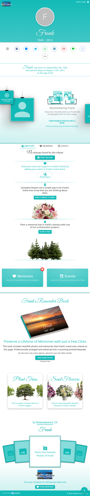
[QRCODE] (7, 49)
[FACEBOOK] (17, 49)
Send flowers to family (45, 197)
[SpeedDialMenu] (84, 490)
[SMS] (73, 49)
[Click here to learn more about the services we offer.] (45, 475)
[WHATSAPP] (45, 49)
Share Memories (46, 487)
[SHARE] (82, 49)
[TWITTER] (35, 49)
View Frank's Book (45, 358)
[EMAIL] (64, 49)
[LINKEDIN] (54, 49)
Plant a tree (45, 232)
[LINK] (45, 56)
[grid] (45, 114)
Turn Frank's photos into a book (62, 122)
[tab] (28, 146)
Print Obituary (46, 158)
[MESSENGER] (26, 49)
